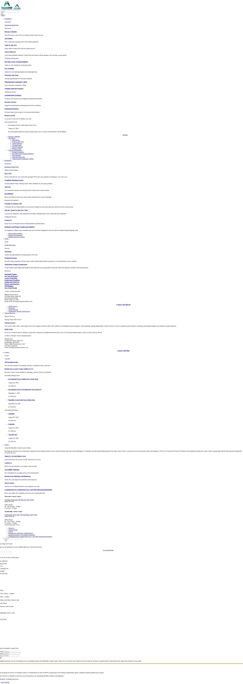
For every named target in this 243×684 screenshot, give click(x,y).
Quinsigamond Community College (16, 82)
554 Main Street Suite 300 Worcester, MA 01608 (19, 500)
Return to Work (10, 115)
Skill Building (9, 286)
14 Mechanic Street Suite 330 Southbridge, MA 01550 (21, 515)
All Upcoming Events (11, 362)
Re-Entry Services (10, 102)
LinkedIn (11, 413)
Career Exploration (11, 278)
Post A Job (8, 173)
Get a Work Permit (11, 288)
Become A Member (11, 32)
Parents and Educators (12, 284)
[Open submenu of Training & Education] (22, 150)
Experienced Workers (12, 109)
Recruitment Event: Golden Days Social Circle (23, 379)
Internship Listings (11, 274)
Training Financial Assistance (14, 88)
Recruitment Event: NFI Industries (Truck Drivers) (24, 389)
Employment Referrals (12, 282)
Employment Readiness (12, 280)
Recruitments (9, 193)
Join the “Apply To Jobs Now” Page (16, 210)
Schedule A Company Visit (13, 203)
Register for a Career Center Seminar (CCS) (19, 369)
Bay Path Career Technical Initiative (16, 62)
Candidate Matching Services (14, 180)
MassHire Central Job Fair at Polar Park (21, 400)
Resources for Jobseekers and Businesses (18, 476)
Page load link (5, 682)
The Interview (12, 434)
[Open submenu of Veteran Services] (15, 313)
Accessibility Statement (12, 469)
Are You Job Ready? (11, 276)
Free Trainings (9, 68)
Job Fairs (8, 187)
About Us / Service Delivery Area (15, 456)
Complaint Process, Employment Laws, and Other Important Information (28, 489)
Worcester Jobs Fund (11, 75)
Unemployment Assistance (13, 95)
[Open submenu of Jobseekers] (12, 19)
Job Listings (8, 38)
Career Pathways (10, 52)
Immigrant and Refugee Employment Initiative (20, 227)
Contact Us (8, 220)
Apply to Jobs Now (11, 45)
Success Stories (9, 483)
